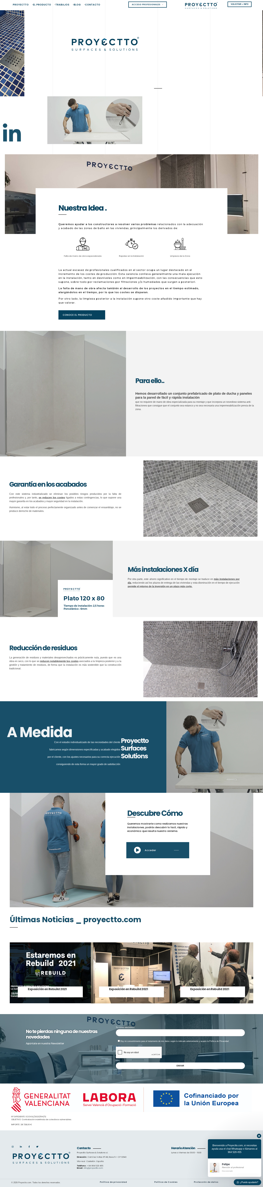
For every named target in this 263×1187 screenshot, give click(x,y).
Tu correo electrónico (125, 1027)
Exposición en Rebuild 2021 (47, 989)
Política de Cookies (165, 1182)
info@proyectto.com (93, 1168)
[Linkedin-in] (12, 133)
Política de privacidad (113, 1182)
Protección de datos (206, 1182)
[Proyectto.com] (201, 5)
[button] (81, 315)
